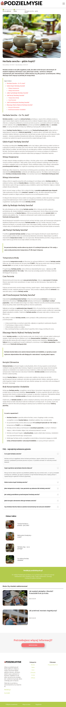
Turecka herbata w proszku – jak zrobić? (23, 524)
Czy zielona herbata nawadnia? (23, 559)
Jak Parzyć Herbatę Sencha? (15, 95)
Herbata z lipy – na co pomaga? (23, 547)
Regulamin (38, 704)
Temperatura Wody (13, 97)
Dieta (15, 11)
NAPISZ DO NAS (33, 645)
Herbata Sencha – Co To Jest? (16, 83)
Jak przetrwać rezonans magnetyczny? (43, 611)
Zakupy (33, 677)
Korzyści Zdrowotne (13, 107)
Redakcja (7, 690)
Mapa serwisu (26, 704)
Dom (33, 670)
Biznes (33, 665)
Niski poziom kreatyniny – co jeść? (24, 536)
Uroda (33, 675)
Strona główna (7, 11)
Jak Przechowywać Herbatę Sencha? (18, 102)
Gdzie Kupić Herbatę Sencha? (16, 86)
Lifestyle (33, 672)
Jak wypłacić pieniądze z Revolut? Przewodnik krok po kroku (41, 592)
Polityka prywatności (11, 704)
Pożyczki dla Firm (53, 665)
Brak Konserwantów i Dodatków (17, 109)
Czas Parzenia (12, 100)
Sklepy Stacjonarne (13, 88)
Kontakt (7, 693)
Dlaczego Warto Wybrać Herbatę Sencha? (20, 105)
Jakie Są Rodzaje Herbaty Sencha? (17, 93)
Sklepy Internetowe (13, 90)
